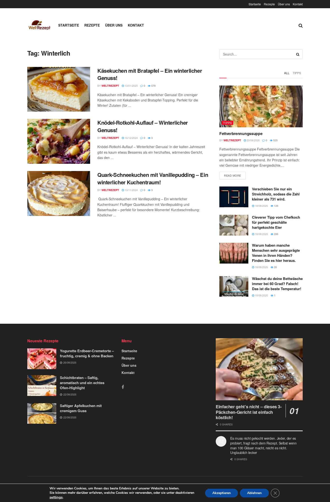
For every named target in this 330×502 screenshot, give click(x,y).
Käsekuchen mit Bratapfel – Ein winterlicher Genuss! (149, 74)
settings (56, 497)
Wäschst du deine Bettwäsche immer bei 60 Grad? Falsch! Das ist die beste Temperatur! (277, 283)
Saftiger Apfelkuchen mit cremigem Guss (81, 408)
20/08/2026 (253, 140)
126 (275, 206)
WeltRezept (110, 85)
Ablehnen (254, 493)
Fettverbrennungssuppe (240, 133)
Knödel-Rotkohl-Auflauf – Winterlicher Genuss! (142, 126)
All (286, 73)
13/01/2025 (131, 85)
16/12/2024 (131, 138)
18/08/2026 (261, 206)
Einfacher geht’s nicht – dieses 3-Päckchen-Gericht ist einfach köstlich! (249, 412)
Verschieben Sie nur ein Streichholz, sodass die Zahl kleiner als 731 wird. (276, 194)
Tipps (297, 73)
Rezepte (269, 4)
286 (275, 234)
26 (275, 267)
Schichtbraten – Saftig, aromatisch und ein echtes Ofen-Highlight (82, 382)
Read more (232, 175)
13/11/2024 (131, 190)
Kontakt (298, 4)
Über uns (284, 4)
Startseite (255, 4)
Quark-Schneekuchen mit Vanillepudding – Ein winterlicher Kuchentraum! (152, 178)
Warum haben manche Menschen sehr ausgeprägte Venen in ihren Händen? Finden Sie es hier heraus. (276, 253)
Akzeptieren (221, 493)
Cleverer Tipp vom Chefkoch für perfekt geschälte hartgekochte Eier (276, 222)
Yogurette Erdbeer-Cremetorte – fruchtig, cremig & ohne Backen (87, 353)
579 (153, 85)
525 (275, 140)
